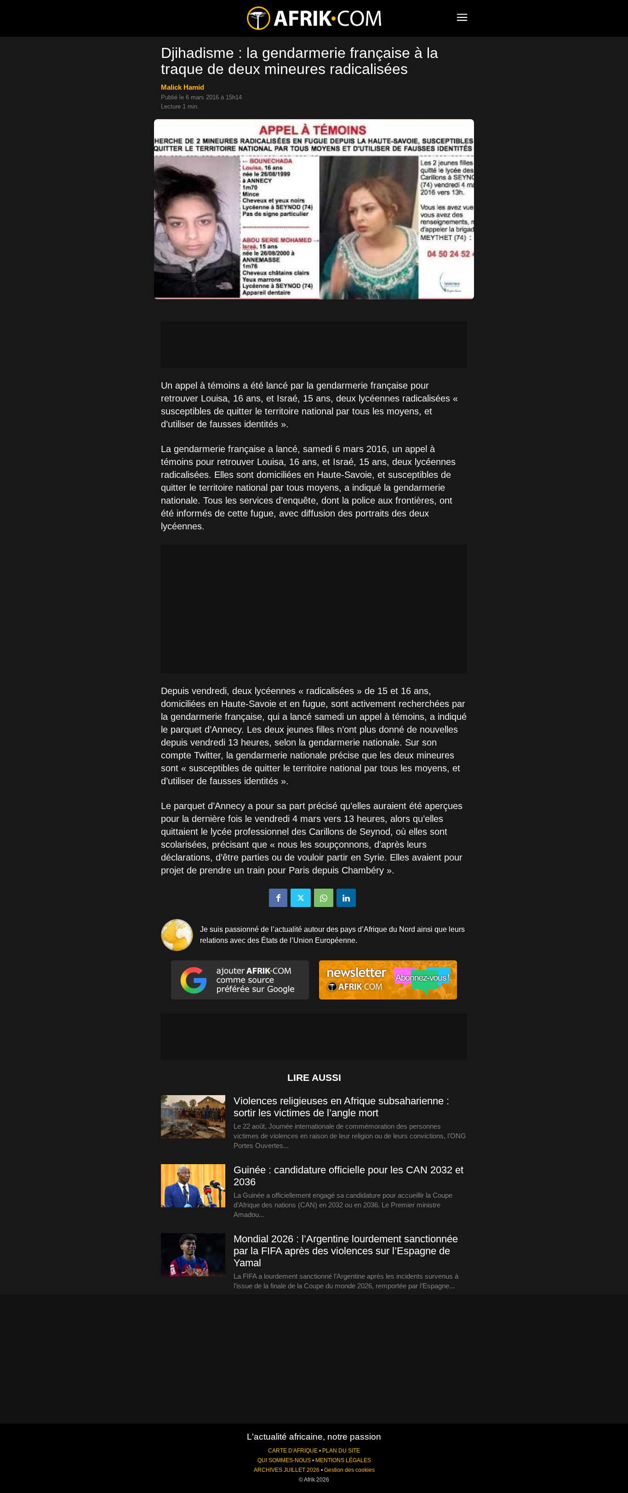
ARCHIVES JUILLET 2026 (287, 1470)
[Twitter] (301, 898)
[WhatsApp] (323, 898)
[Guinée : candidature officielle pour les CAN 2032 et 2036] (193, 1186)
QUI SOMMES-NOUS (284, 1460)
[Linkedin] (346, 898)
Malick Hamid (182, 87)
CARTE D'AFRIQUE (293, 1450)
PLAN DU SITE (341, 1450)
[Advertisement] (314, 345)
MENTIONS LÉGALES (343, 1460)
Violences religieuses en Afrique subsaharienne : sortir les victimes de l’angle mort (341, 1107)
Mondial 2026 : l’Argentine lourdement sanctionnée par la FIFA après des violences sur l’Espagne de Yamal (346, 1251)
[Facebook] (278, 898)
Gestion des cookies (349, 1470)
